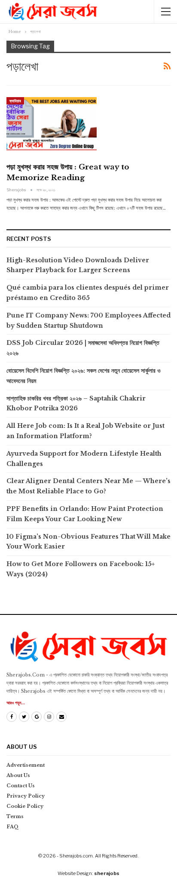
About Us (18, 775)
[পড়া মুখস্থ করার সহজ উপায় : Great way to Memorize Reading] (51, 125)
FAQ (12, 827)
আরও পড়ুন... (15, 703)
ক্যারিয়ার (15, 100)
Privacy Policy (25, 796)
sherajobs (106, 873)
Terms (15, 816)
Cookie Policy (24, 806)
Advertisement (25, 765)
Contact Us (20, 786)
